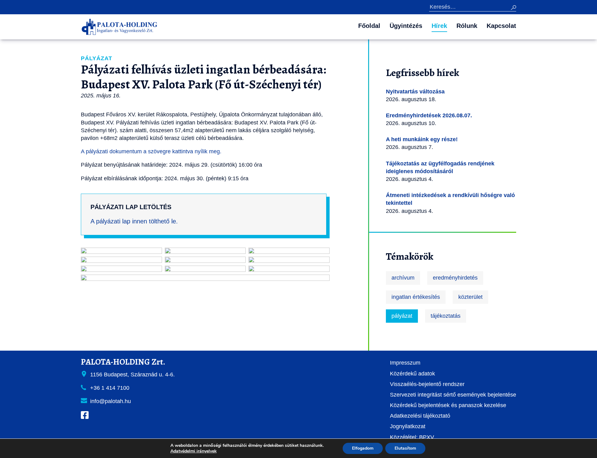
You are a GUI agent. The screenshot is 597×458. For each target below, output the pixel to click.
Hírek (439, 25)
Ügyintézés (406, 25)
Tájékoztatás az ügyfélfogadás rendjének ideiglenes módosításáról (440, 167)
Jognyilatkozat (407, 426)
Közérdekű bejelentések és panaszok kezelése (448, 405)
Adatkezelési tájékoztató (420, 416)
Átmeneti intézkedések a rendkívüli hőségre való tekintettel (450, 199)
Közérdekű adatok (412, 373)
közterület (470, 297)
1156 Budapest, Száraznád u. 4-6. (132, 374)
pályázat (401, 316)
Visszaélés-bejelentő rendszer (427, 384)
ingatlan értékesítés (415, 297)
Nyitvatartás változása (415, 91)
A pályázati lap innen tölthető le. (134, 221)
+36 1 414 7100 (109, 388)
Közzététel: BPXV (412, 437)
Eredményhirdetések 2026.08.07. (429, 115)
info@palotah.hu (110, 401)
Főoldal (369, 25)
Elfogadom (362, 448)
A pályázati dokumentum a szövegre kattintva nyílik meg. (151, 151)
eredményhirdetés (455, 278)
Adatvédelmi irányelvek (193, 451)
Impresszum (405, 363)
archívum (402, 278)
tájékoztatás (445, 316)
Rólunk (466, 25)
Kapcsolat (501, 25)
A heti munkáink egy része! (422, 139)
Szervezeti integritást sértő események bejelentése (453, 395)
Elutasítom (405, 448)
